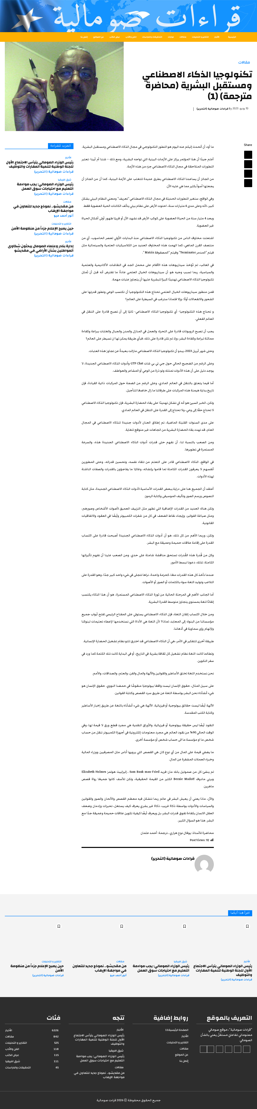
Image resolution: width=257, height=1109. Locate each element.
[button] (14, 37)
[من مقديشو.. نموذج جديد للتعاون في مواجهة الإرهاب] (97, 939)
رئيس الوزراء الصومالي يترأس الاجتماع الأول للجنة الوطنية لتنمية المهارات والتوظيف (39, 164)
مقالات (244, 62)
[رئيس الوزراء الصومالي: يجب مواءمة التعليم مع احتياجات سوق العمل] (160, 939)
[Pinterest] (248, 174)
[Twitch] (219, 1049)
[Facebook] (248, 155)
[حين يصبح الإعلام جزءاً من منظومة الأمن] (34, 939)
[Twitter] (248, 164)
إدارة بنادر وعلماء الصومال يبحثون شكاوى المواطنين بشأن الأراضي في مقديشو (40, 248)
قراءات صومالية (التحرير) (212, 109)
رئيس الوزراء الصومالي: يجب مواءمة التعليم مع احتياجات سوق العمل (45, 186)
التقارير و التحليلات (61, 224)
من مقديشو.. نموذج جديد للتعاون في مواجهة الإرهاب (43, 208)
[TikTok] (228, 1049)
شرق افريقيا (64, 180)
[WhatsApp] (248, 183)
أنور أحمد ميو (63, 216)
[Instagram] (237, 1049)
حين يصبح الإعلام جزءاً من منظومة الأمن (42, 228)
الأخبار (68, 158)
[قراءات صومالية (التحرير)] (204, 864)
